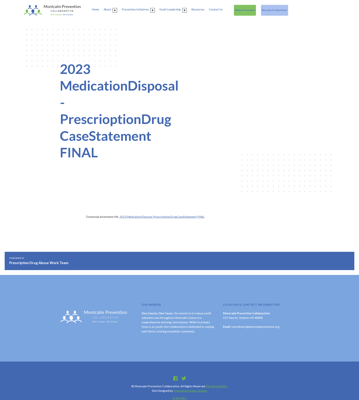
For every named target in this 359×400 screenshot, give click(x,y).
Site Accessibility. (217, 386)
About (107, 9)
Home (95, 9)
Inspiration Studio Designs (190, 390)
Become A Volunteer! (274, 10)
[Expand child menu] (115, 10)
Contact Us (216, 9)
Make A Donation (245, 10)
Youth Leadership (170, 9)
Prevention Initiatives (135, 9)
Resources (197, 9)
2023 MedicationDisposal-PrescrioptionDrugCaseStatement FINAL (162, 216)
